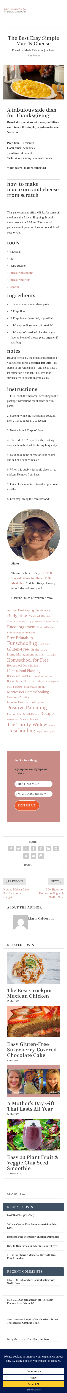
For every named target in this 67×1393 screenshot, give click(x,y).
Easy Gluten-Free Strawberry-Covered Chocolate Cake (32, 1049)
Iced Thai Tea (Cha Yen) (20, 1215)
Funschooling (22, 643)
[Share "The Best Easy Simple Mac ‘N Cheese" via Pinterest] (41, 848)
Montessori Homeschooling (28, 692)
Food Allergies (46, 627)
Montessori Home (34, 686)
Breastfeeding (43, 610)
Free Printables (20, 637)
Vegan (39, 732)
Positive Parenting (27, 707)
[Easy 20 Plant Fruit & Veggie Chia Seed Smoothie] (33, 1134)
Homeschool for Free (28, 660)
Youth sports (49, 732)
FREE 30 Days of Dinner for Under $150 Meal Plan (31, 578)
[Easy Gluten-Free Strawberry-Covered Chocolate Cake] (33, 1021)
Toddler (52, 725)
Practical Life (14, 714)
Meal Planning (14, 686)
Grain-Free (39, 649)
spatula (15, 286)
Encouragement (21, 626)
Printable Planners (31, 714)
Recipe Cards (12, 720)
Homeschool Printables (19, 676)
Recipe (47, 713)
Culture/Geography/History (31, 622)
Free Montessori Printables (21, 632)
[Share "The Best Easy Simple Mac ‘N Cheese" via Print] (41, 856)
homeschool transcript (42, 676)
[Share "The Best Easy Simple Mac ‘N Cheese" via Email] (33, 856)
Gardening (44, 644)
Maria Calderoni (34, 50)
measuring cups (20, 279)
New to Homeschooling (23, 702)
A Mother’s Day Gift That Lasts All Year (31, 1106)
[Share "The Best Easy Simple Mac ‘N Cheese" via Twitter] (18, 848)
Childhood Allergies (39, 616)
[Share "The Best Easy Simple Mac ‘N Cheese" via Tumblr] (33, 848)
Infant (19, 681)
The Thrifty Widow (27, 724)
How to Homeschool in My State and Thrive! (32, 1246)
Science (24, 719)
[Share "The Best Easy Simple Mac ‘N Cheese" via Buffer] (56, 848)
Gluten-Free (18, 648)
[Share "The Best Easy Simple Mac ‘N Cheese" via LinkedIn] (48, 848)
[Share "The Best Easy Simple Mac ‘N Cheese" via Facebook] (11, 848)
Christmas (12, 621)
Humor (11, 681)
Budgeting (17, 615)
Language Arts (52, 682)
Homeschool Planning (23, 671)
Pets (42, 702)
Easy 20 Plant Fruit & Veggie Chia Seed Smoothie (32, 1162)
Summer (34, 719)
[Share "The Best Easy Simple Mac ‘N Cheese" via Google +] (26, 848)
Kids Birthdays (34, 681)
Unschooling (21, 730)
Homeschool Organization (22, 665)
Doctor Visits (51, 621)
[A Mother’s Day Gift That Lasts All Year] (33, 1081)
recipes (50, 50)
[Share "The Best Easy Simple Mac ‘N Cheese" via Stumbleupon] (26, 856)
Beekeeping (26, 610)
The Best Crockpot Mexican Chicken (29, 993)
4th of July (11, 611)
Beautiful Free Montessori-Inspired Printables (33, 1236)
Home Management (20, 654)
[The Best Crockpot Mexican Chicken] (33, 968)
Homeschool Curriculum (46, 655)
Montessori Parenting (18, 697)
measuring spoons (21, 272)
